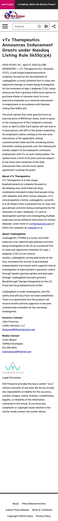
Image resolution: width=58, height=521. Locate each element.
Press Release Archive (34, 503)
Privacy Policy (43, 516)
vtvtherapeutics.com (40, 223)
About (15, 503)
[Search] (39, 26)
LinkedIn (32, 227)
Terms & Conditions (42, 509)
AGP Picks (7, 4)
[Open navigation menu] (5, 26)
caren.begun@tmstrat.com (16, 351)
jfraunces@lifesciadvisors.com (18, 329)
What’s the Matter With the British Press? (32, 4)
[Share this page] (54, 26)
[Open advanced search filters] (46, 26)
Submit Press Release (17, 509)
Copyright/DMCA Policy (20, 516)
